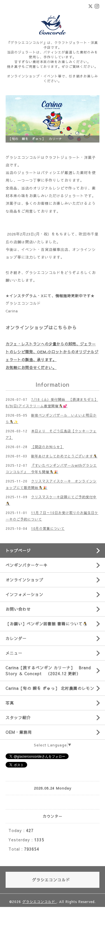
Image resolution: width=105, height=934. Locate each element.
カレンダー (16, 638)
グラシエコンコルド (23, 303)
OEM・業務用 (19, 732)
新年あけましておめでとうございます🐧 (64, 456)
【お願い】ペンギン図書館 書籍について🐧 (47, 623)
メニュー (14, 653)
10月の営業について (48, 528)
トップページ (18, 550)
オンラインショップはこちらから (41, 327)
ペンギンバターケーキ (27, 565)
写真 (10, 703)
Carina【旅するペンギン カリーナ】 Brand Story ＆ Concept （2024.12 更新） (48, 670)
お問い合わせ (18, 609)
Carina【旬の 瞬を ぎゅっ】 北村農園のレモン (50, 688)
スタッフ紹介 (18, 717)
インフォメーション (24, 594)
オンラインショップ (24, 579)
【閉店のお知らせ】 (47, 446)
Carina (12, 310)
